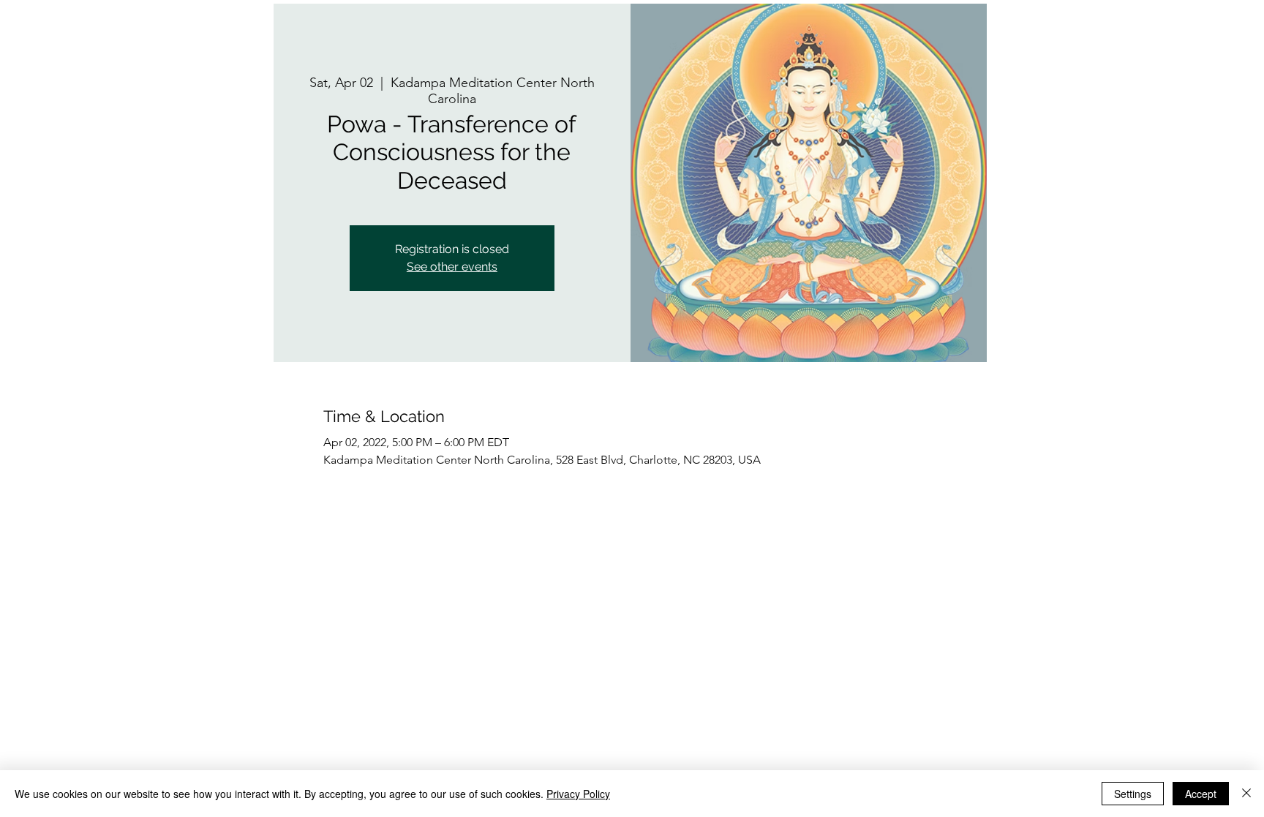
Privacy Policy (578, 793)
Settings (1132, 793)
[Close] (1246, 793)
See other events (452, 267)
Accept (1200, 793)
